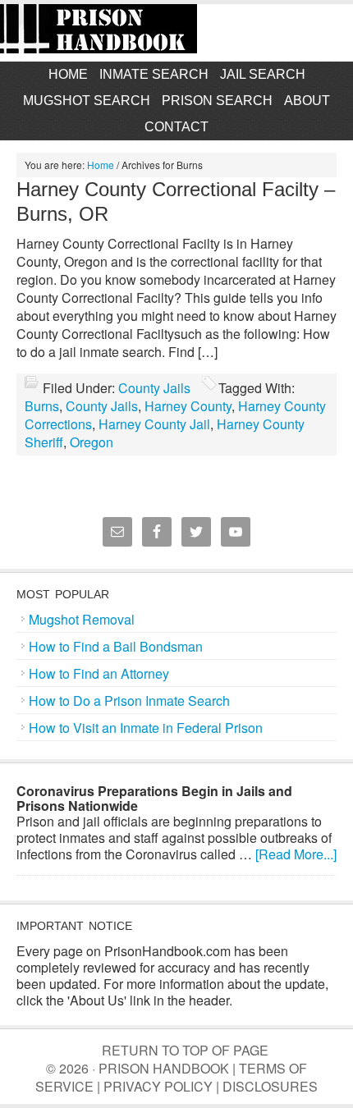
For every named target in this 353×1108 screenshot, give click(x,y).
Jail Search (262, 74)
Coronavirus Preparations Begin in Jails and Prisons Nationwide (154, 798)
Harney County (188, 405)
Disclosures (270, 1086)
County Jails (154, 387)
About (307, 101)
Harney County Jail (154, 423)
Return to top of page (185, 1050)
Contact (176, 127)
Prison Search (217, 101)
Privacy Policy (158, 1086)
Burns (42, 405)
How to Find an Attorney (99, 673)
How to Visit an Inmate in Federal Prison (146, 727)
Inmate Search (154, 74)
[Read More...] (296, 854)
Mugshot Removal (82, 619)
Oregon (91, 442)
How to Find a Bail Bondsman (116, 646)
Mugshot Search (86, 101)
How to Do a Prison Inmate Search (129, 700)
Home (68, 74)
